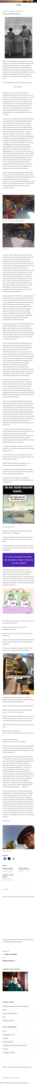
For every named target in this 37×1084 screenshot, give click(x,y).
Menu (19, 5)
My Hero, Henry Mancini (10, 1013)
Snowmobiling (7, 1042)
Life (6, 889)
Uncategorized (7, 1052)
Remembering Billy (8, 868)
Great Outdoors (7, 1035)
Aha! (4, 1017)
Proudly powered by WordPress (11, 1077)
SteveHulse (19, 11)
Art (4, 1031)
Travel (4, 1049)
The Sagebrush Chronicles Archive (13, 1045)
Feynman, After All (23, 868)
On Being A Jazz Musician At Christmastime (16, 1006)
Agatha (5, 1010)
